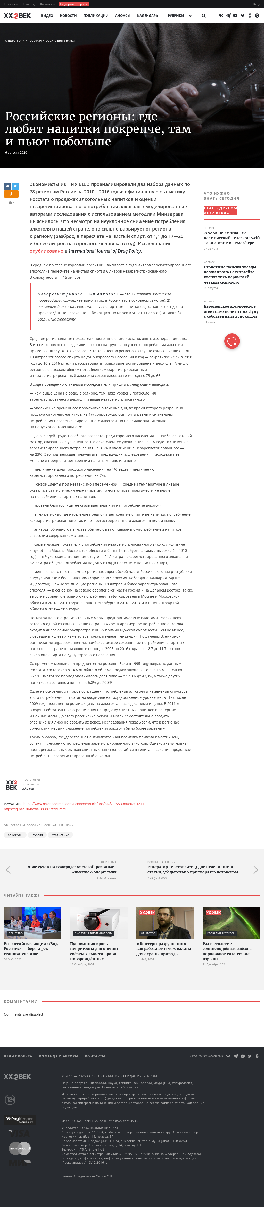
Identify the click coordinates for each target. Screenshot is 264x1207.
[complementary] (229, 269)
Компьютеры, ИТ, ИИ (161, 862)
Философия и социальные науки (49, 40)
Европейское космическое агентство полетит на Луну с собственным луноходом (231, 311)
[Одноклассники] (250, 15)
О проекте (12, 4)
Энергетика (108, 862)
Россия (37, 835)
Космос (209, 228)
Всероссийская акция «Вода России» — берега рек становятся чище (32, 948)
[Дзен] (257, 15)
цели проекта (19, 1056)
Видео (47, 15)
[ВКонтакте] (221, 15)
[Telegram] (228, 15)
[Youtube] (235, 15)
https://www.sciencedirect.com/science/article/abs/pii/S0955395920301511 (84, 803)
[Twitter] (243, 15)
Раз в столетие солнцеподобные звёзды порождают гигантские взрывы (227, 951)
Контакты (47, 4)
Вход (256, 4)
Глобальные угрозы (221, 933)
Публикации (96, 15)
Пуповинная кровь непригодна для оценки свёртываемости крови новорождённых (94, 951)
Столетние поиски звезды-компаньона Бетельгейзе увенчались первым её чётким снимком (231, 275)
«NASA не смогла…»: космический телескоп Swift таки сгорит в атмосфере (232, 238)
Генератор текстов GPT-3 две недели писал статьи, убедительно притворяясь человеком (192, 869)
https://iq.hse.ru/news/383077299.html (35, 808)
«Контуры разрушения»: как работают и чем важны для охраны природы (163, 948)
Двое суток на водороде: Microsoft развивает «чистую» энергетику (72, 869)
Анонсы (122, 15)
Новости (68, 15)
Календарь (147, 15)
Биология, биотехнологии (94, 933)
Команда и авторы (59, 1056)
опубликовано (46, 251)
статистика (60, 835)
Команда (30, 4)
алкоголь (15, 835)
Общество (13, 40)
